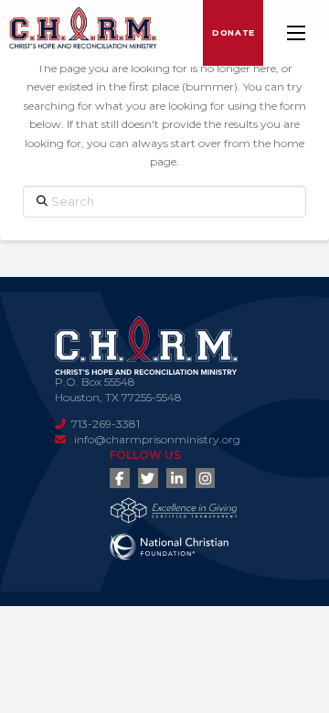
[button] (296, 33)
